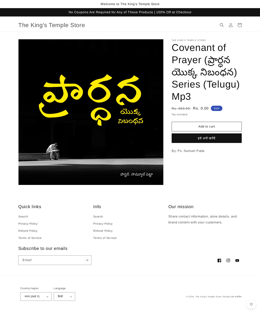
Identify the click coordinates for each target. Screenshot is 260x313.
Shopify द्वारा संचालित (232, 296)
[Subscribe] (86, 260)
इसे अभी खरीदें (207, 138)
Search (23, 216)
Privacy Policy (28, 223)
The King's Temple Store (209, 296)
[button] (221, 25)
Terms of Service (30, 237)
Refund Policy (28, 230)
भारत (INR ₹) (32, 296)
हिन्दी (60, 296)
